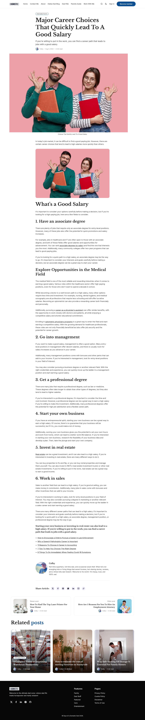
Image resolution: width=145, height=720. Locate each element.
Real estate (40, 454)
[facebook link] (16, 702)
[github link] (30, 702)
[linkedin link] (21, 702)
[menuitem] (25, 4)
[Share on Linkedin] (73, 588)
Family (76, 693)
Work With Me (89, 4)
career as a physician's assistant (69, 310)
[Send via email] (78, 588)
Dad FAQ (65, 4)
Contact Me (34, 4)
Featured (77, 700)
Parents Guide (76, 4)
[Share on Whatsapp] (68, 588)
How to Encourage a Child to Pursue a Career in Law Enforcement (65, 538)
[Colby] (37, 48)
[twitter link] (11, 702)
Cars (76, 703)
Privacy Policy (100, 693)
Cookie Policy (100, 696)
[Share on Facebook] (58, 588)
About (43, 4)
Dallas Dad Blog (54, 4)
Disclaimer (98, 700)
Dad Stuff (77, 696)
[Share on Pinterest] (63, 588)
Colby (41, 49)
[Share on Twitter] (53, 588)
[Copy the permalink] (83, 588)
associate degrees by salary (71, 246)
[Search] (102, 4)
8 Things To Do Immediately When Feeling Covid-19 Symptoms (64, 552)
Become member (126, 4)
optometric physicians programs (59, 322)
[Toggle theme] (106, 4)
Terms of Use (100, 703)
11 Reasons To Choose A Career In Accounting (57, 545)
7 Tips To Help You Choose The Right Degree (57, 549)
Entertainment (79, 706)
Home (25, 4)
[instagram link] (26, 702)
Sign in (111, 4)
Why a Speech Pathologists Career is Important (58, 541)
